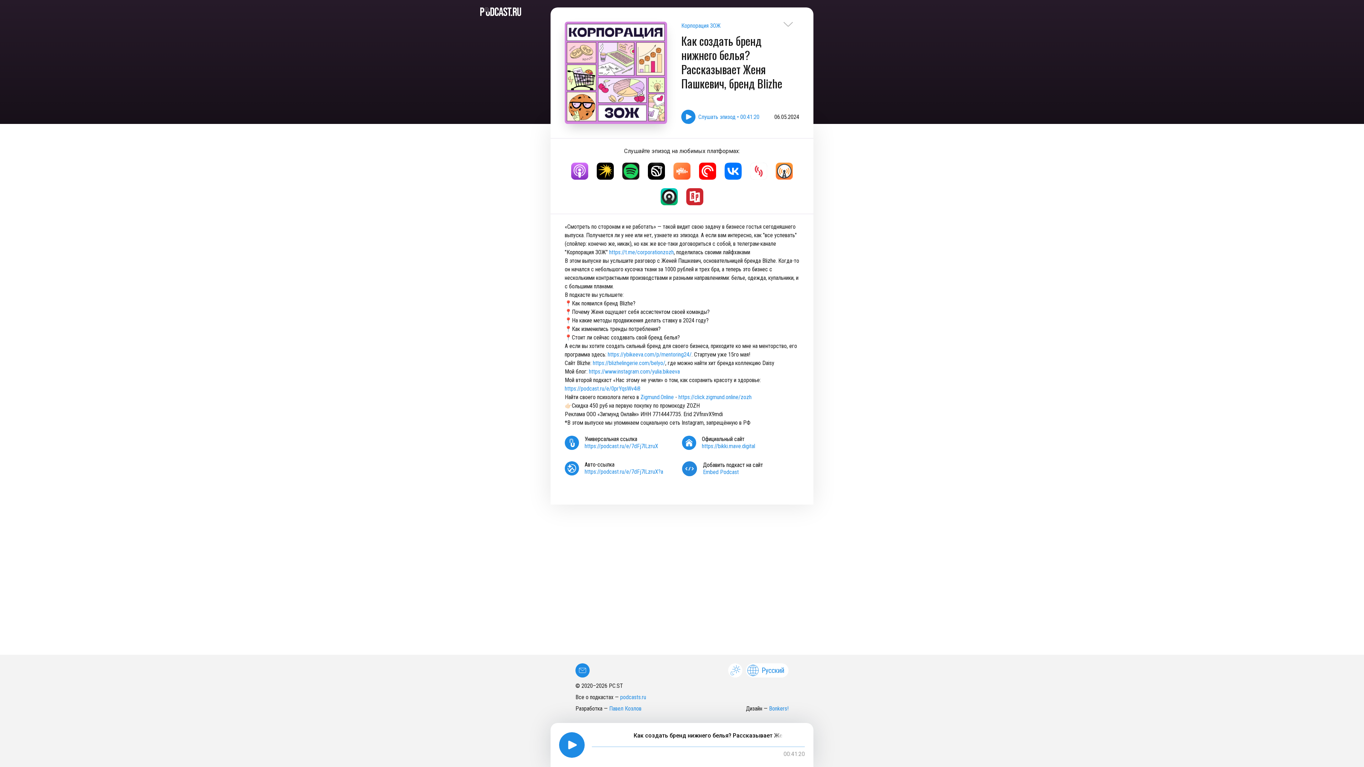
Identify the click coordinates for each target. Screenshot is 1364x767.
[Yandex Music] (605, 171)
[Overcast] (784, 171)
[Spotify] (630, 171)
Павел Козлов (625, 708)
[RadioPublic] (694, 196)
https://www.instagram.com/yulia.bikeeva (634, 371)
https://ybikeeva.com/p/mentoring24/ (650, 354)
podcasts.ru (633, 697)
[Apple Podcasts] (579, 171)
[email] (582, 670)
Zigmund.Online (657, 397)
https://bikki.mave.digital (728, 446)
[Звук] (656, 171)
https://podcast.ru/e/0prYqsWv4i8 (602, 388)
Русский (773, 670)
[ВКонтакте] (733, 171)
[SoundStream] (758, 171)
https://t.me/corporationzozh (641, 252)
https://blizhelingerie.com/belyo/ (629, 363)
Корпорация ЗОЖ (701, 25)
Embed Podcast (721, 472)
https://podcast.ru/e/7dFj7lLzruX (621, 446)
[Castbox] (682, 171)
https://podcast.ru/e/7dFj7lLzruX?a (624, 471)
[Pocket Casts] (707, 171)
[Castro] (669, 196)
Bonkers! (779, 708)
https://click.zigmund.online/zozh (715, 397)
